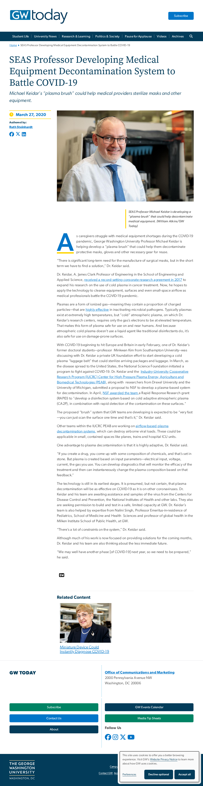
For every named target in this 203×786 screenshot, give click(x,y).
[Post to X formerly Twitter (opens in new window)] (18, 134)
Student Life (20, 36)
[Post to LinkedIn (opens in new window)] (24, 134)
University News (45, 36)
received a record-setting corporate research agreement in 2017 (133, 280)
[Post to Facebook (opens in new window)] (12, 134)
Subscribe (181, 15)
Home (13, 45)
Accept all (184, 774)
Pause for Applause (138, 36)
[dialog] (159, 766)
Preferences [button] (129, 774)
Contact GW (106, 773)
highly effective (97, 310)
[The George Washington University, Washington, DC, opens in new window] (22, 770)
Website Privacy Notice (164, 759)
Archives (178, 36)
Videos (162, 36)
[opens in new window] (108, 740)
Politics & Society (107, 36)
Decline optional (158, 774)
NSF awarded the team (121, 393)
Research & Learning (76, 36)
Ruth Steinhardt (21, 127)
